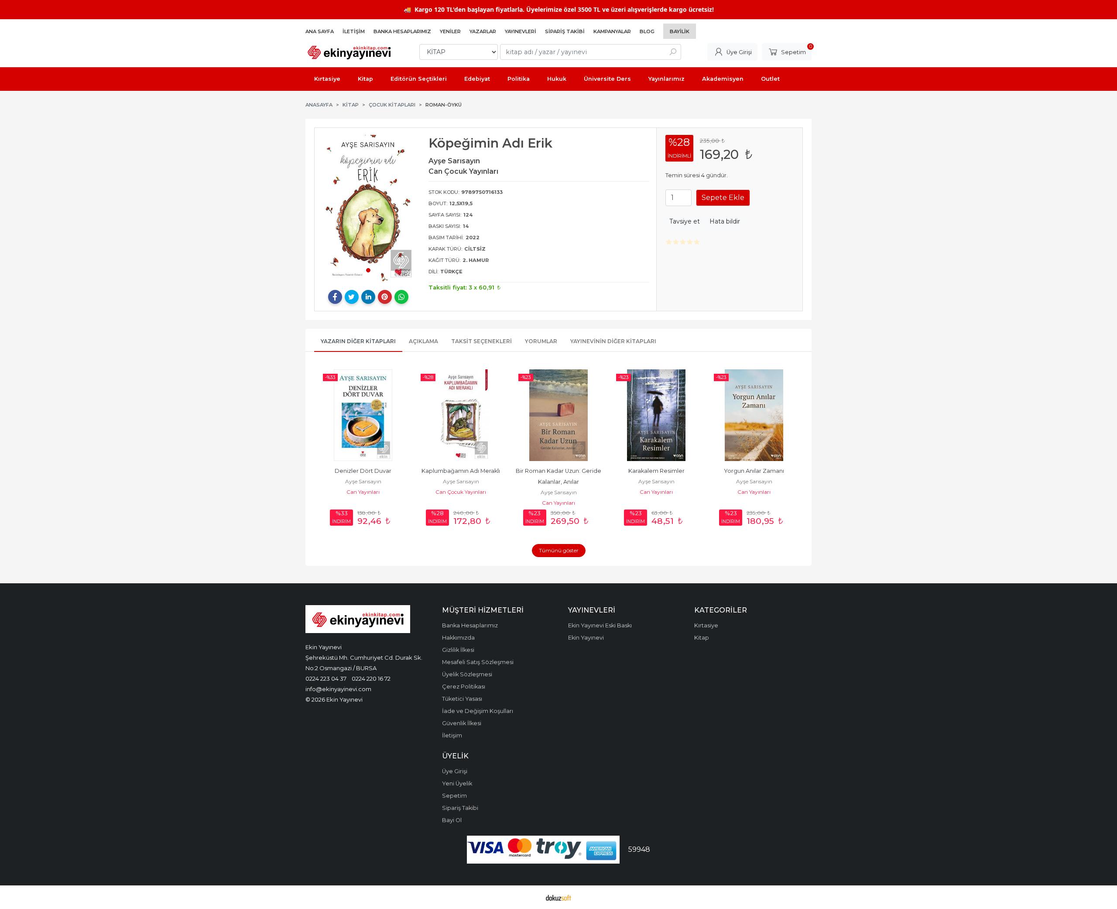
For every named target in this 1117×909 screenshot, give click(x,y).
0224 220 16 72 (371, 678)
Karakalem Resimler (656, 471)
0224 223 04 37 (325, 678)
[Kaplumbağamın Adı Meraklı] (460, 415)
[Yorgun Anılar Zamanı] (753, 415)
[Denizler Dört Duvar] (363, 415)
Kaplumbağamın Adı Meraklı (460, 471)
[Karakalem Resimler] (656, 415)
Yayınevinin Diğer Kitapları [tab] (613, 341)
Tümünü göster (559, 550)
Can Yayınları (363, 492)
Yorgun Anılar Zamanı (754, 471)
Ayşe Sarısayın (363, 481)
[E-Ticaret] (558, 897)
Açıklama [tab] (423, 341)
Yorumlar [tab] (541, 341)
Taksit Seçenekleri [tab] (481, 341)
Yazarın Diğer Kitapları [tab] (358, 341)
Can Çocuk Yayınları (460, 492)
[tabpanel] (368, 208)
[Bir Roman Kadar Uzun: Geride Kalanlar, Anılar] (558, 415)
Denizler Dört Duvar (363, 471)
